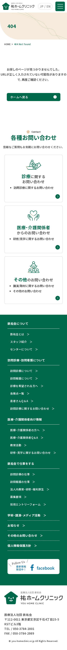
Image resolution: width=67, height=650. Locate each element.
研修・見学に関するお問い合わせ (30, 453)
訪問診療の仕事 (20, 474)
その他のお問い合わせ (22, 536)
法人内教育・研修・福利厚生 (27, 489)
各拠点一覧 (17, 393)
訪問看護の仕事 (20, 482)
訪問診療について (21, 371)
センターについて (21, 349)
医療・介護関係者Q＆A (24, 437)
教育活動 (15, 445)
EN (48, 6)
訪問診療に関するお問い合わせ (29, 408)
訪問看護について (21, 378)
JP (41, 6)
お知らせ (13, 526)
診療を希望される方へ (24, 386)
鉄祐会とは (17, 334)
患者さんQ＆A (19, 401)
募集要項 (15, 497)
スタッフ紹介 (18, 342)
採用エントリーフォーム (25, 504)
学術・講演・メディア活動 (24, 515)
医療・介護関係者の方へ (25, 430)
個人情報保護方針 (19, 546)
